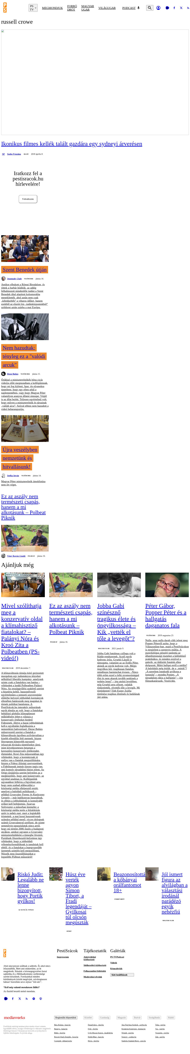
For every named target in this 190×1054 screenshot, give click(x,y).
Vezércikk (28, 279)
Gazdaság (104, 1017)
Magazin (122, 1017)
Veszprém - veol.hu (162, 1033)
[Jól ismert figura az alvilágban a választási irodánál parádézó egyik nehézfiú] (152, 874)
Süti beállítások (119, 975)
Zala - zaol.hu (160, 1037)
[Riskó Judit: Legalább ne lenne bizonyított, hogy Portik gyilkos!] (8, 874)
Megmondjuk (52, 7)
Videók (113, 963)
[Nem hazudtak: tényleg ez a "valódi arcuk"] (25, 327)
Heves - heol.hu (93, 1041)
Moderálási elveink (93, 977)
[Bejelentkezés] (158, 8)
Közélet (88, 1017)
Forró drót (72, 7)
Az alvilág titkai (26, 910)
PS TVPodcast (117, 957)
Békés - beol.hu (59, 1033)
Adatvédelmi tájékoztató (90, 958)
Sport (69, 931)
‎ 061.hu (26, 154)
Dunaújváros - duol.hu (96, 1025)
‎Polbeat (31, 556)
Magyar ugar (87, 7)
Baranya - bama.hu (60, 1029)
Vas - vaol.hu (160, 1029)
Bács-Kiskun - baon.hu (62, 1025)
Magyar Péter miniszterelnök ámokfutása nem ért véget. (23, 483)
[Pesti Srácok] (13, 8)
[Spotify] (33, 998)
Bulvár (137, 1017)
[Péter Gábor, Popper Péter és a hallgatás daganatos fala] (167, 585)
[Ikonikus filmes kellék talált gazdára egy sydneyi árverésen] (95, 83)
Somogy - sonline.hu (129, 1037)
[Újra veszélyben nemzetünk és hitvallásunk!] (25, 428)
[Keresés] (149, 8)
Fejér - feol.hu (93, 1029)
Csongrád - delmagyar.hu (63, 1041)
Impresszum (63, 957)
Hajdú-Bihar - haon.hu (96, 1037)
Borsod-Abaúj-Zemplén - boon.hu (66, 1037)
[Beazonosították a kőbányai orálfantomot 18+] (104, 874)
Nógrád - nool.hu (128, 1033)
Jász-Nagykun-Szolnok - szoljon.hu (134, 1025)
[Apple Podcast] (40, 998)
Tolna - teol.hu (160, 1025)
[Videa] (167, 7)
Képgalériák (116, 968)
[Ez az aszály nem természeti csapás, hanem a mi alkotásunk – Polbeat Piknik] (25, 538)
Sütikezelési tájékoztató (95, 965)
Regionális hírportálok (65, 1017)
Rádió (171, 1017)
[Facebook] (174, 7)
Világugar (107, 7)
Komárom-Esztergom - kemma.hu (133, 1029)
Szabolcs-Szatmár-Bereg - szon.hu (134, 1041)
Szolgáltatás (154, 1017)
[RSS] (26, 998)
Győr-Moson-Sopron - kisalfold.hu (100, 1033)
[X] (181, 7)
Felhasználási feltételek (95, 971)
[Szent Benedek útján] (25, 248)
